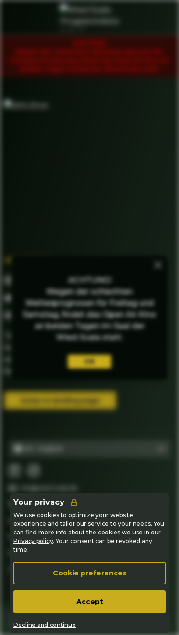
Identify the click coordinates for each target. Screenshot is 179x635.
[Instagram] (33, 470)
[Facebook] (14, 470)
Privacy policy (33, 540)
